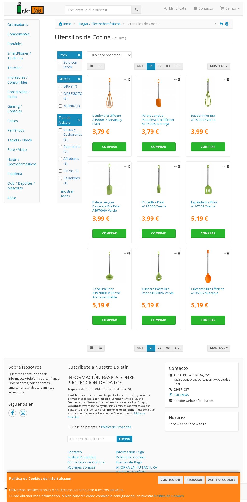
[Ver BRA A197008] (109, 266)
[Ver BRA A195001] (109, 93)
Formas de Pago (129, 462)
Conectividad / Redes (18, 94)
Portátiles (14, 43)
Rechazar (194, 480)
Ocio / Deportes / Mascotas (21, 185)
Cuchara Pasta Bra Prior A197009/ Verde (158, 291)
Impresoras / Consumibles (17, 79)
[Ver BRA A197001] (208, 93)
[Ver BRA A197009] (158, 266)
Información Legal (130, 452)
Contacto (205, 8)
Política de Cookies (169, 496)
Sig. (177, 66)
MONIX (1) (71, 105)
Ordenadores (17, 24)
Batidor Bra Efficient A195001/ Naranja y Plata (107, 119)
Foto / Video (17, 149)
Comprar (109, 147)
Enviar (124, 439)
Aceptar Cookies (221, 480)
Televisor (14, 67)
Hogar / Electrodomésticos (22, 161)
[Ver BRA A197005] (158, 180)
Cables (12, 120)
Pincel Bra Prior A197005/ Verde (154, 204)
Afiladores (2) (71, 161)
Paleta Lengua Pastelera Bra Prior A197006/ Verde (106, 206)
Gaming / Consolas (14, 108)
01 (151, 66)
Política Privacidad (81, 457)
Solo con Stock (70, 64)
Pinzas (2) (71, 170)
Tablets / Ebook (19, 140)
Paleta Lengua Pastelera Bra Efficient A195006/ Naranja (158, 119)
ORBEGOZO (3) (72, 96)
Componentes (18, 34)
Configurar (170, 480)
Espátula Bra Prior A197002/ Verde (204, 204)
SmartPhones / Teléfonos (19, 55)
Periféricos (15, 130)
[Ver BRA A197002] (208, 180)
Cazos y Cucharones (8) (72, 134)
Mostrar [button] (217, 66)
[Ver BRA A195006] (158, 93)
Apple (11, 197)
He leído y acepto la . (102, 427)
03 (168, 66)
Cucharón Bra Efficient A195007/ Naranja (207, 291)
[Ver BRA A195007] (208, 266)
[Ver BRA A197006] (109, 180)
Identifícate (177, 8)
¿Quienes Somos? (81, 467)
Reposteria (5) (71, 149)
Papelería (14, 173)
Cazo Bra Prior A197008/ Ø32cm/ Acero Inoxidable (106, 293)
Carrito (231, 8)
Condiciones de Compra (86, 462)
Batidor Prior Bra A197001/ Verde (203, 117)
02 (159, 66)
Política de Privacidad (116, 427)
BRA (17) (70, 86)
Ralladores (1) (71, 180)
